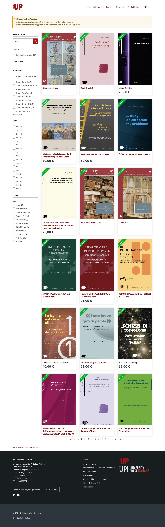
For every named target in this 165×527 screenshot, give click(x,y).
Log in (150, 7)
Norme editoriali (89, 471)
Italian (27, 518)
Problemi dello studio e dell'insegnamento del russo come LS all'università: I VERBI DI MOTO (58, 431)
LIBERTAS (123, 222)
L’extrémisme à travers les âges (95, 153)
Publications (98, 7)
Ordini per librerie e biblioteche (95, 479)
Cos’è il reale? (87, 88)
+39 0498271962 (51, 490)
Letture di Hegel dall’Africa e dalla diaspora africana (96, 429)
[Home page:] (18, 7)
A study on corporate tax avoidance (134, 153)
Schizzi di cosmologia (128, 362)
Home (88, 7)
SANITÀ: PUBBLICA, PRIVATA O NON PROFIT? (56, 295)
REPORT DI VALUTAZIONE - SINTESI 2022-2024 (135, 295)
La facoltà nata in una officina (55, 362)
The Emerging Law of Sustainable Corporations (134, 429)
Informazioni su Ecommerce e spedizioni (98, 467)
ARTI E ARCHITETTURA (91, 222)
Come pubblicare (89, 464)
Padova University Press (21, 447)
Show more (17, 114)
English (20, 518)
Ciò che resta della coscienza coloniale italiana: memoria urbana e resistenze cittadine (58, 225)
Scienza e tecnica (50, 88)
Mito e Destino (125, 88)
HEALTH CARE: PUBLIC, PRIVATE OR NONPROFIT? (95, 295)
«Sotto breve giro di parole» (93, 362)
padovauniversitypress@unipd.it (27, 490)
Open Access (87, 475)
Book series (120, 7)
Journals (109, 7)
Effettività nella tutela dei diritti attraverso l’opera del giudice (57, 155)
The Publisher (133, 7)
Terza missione (88, 487)
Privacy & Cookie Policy (91, 483)
